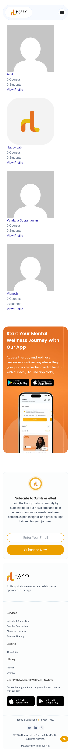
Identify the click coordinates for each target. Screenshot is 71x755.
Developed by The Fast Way (35, 745)
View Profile (15, 89)
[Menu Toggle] (62, 12)
